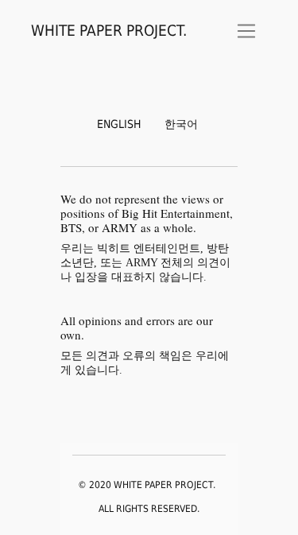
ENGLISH (119, 124)
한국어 (181, 124)
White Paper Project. (109, 30)
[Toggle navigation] (247, 31)
